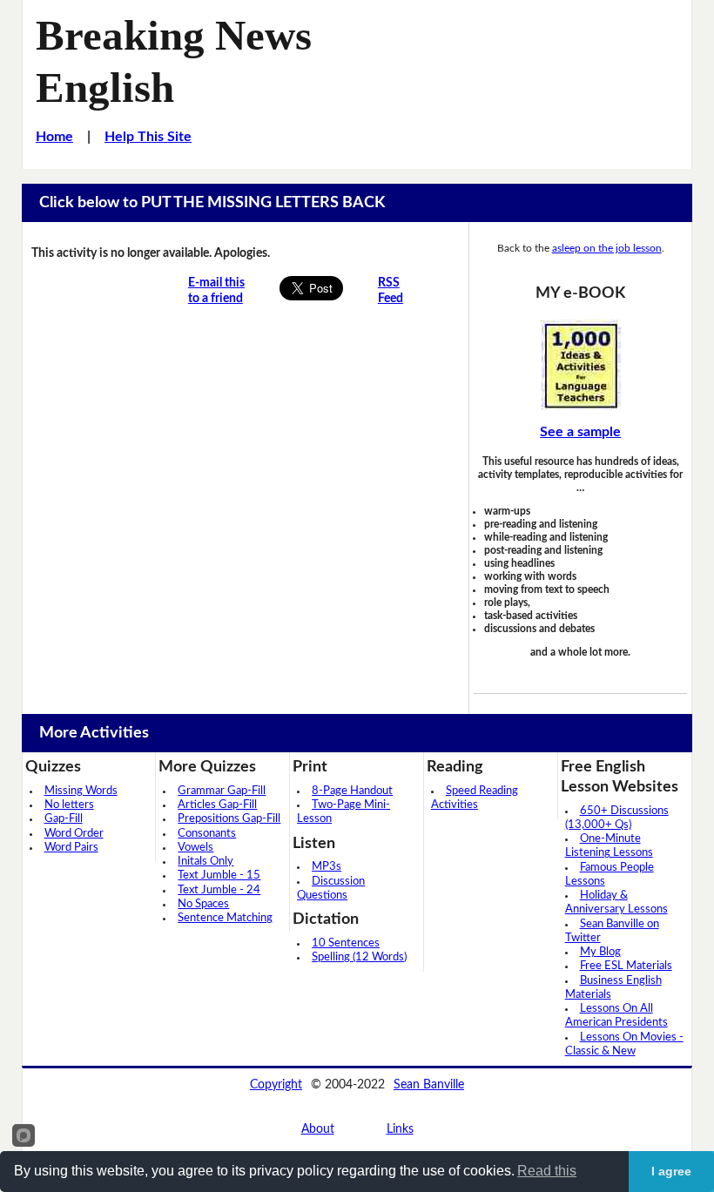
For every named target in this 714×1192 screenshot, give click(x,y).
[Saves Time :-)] (580, 365)
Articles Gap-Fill (217, 805)
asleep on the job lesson (607, 248)
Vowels (195, 847)
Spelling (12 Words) (359, 957)
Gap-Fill (63, 819)
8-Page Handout (352, 791)
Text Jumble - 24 (219, 890)
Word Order (74, 833)
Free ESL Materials (626, 966)
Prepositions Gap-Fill (229, 819)
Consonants (207, 833)
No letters (69, 805)
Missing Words (81, 791)
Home (54, 137)
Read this (546, 1170)
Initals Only (205, 861)
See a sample (580, 432)
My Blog (600, 952)
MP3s (326, 866)
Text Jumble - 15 (219, 875)
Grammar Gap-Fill (222, 791)
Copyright (276, 1085)
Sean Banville (429, 1085)
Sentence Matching (225, 918)
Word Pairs (71, 847)
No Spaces (203, 904)
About (317, 1129)
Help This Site (148, 137)
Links (400, 1129)
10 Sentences (346, 943)
